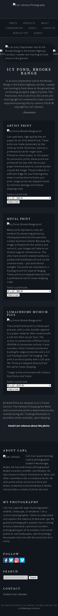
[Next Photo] (55, 53)
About (45, 23)
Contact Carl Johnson (15, 594)
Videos (32, 28)
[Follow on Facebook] (5, 560)
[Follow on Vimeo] (22, 560)
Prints (13, 23)
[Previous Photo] (2, 53)
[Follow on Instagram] (16, 560)
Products (29, 23)
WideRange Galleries (30, 608)
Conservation (14, 28)
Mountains (29, 112)
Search (38, 33)
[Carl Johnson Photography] (29, 4)
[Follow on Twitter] (11, 560)
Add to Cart (13, 202)
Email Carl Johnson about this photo (29, 425)
